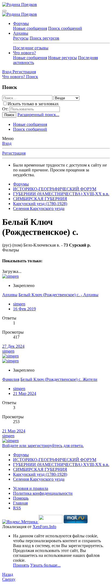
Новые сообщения (30, 28)
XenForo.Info (44, 526)
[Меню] (4, 11)
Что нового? (24, 52)
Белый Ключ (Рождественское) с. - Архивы (58, 294)
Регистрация (14, 153)
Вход (6, 143)
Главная (20, 503)
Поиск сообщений (65, 28)
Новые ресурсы (62, 57)
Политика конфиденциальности (43, 493)
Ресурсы (21, 38)
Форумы (21, 23)
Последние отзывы (30, 48)
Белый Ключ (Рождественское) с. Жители (58, 379)
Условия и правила (30, 488)
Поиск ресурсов (44, 38)
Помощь (21, 498)
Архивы (20, 33)
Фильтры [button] (10, 250)
